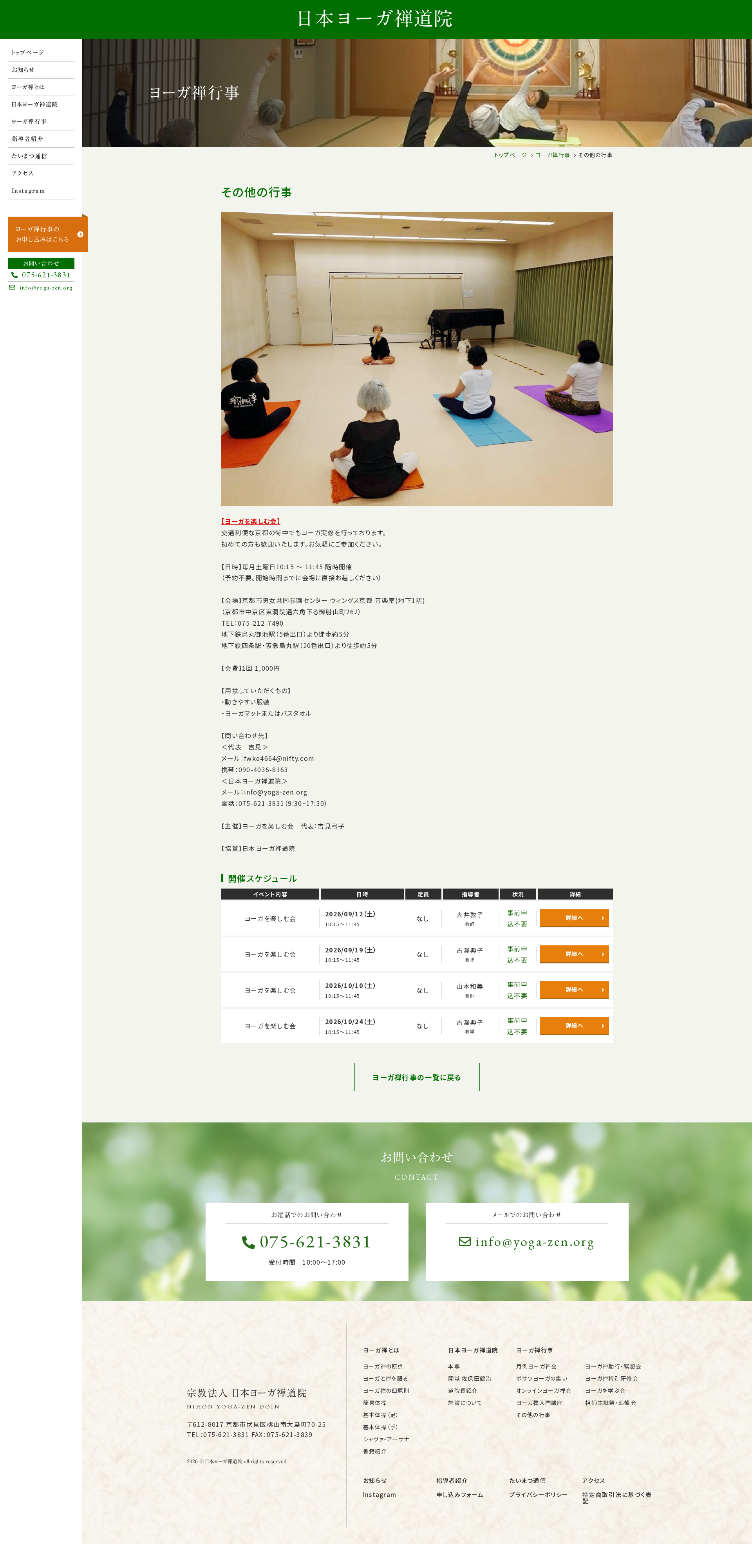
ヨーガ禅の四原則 (386, 1390)
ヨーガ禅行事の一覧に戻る (416, 1077)
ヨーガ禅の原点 (383, 1366)
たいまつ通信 (30, 156)
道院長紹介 (463, 1390)
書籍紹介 (375, 1451)
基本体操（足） (381, 1415)
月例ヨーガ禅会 (536, 1366)
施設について (465, 1402)
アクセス (23, 173)
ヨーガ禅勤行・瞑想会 (613, 1366)
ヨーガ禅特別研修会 (611, 1378)
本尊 (454, 1366)
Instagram (28, 191)
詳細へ (575, 917)
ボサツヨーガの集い (542, 1378)
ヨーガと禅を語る (386, 1378)
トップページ (28, 53)
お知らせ (23, 70)
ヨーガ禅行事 (29, 122)
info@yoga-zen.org (535, 1241)
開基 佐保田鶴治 (470, 1378)
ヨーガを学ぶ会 (605, 1390)
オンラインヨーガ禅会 (544, 1390)
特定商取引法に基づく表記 (617, 1497)
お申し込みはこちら (42, 234)
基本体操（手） (381, 1427)
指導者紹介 (27, 139)
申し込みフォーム (460, 1494)
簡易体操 (375, 1402)
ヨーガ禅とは (28, 87)
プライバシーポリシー (538, 1494)
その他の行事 (533, 1415)
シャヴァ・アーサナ (386, 1439)
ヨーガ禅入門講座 (539, 1402)
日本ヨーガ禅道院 (35, 104)
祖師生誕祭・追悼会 (610, 1402)
